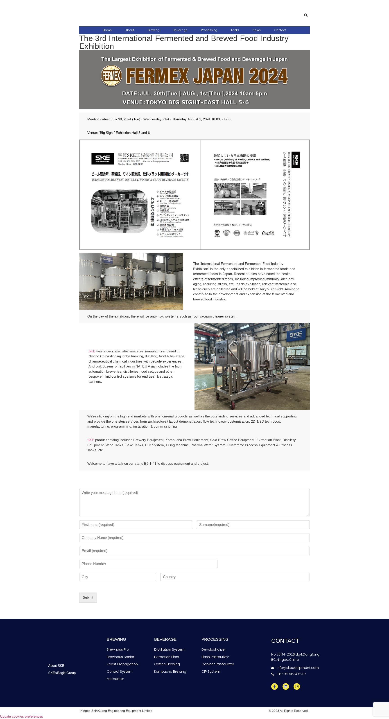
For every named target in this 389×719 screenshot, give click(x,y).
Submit (88, 597)
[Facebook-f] (274, 686)
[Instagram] (297, 686)
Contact (280, 30)
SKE (91, 351)
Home (107, 30)
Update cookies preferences (21, 716)
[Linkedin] (286, 686)
